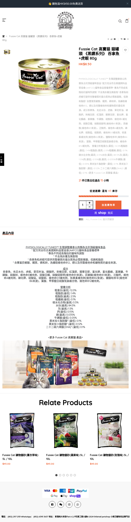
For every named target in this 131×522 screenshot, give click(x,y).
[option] (7, 52)
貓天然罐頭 (108, 219)
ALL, (88, 219)
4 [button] (68, 475)
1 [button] (56, 475)
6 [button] (75, 475)
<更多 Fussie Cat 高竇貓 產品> (65, 337)
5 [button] (71, 475)
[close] (127, 3)
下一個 (123, 39)
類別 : (81, 219)
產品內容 (8, 233)
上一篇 (113, 39)
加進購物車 (108, 204)
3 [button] (64, 475)
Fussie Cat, (97, 219)
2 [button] (60, 475)
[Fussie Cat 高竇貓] (65, 364)
